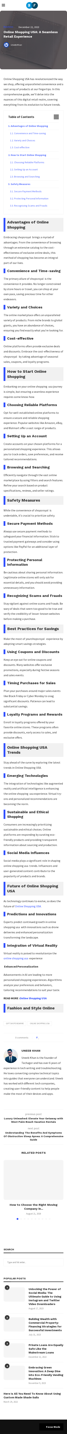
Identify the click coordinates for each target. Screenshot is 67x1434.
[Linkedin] (29, 1426)
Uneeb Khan (30, 1050)
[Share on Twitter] (46, 1037)
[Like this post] (38, 1037)
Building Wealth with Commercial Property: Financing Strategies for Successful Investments (45, 1324)
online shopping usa (16, 958)
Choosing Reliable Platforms (29, 162)
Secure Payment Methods (28, 191)
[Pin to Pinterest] (49, 1037)
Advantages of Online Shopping (29, 126)
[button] (7, 1190)
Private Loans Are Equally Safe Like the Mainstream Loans (46, 1348)
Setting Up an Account (26, 169)
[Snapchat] (38, 1426)
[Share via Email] (52, 1037)
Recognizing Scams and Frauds (30, 205)
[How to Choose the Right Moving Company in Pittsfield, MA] (33, 1180)
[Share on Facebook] (42, 1037)
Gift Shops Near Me (15, 1023)
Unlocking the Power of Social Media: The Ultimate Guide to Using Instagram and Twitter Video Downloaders (45, 1297)
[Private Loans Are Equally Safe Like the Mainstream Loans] (14, 1350)
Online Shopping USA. (28, 906)
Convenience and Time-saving (30, 133)
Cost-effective (21, 147)
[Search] (63, 5)
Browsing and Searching (27, 176)
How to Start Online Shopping (28, 155)
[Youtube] (34, 1426)
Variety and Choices (24, 140)
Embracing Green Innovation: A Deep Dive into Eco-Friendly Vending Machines (46, 1373)
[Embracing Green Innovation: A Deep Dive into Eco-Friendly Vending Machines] (14, 1373)
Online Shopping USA (33, 998)
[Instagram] (25, 1426)
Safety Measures (20, 184)
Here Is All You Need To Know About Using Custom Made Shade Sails (32, 1395)
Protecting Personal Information (31, 198)
